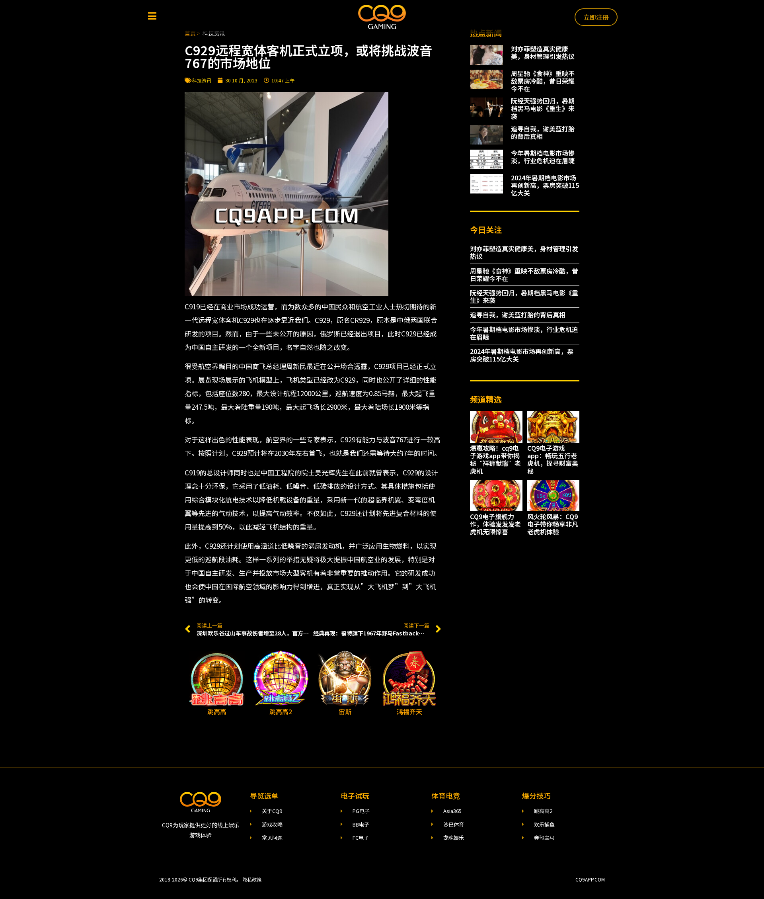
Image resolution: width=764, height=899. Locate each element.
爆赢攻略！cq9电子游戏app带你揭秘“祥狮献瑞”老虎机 (495, 459)
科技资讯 (201, 80)
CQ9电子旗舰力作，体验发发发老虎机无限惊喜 (495, 524)
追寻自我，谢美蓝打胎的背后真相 (543, 132)
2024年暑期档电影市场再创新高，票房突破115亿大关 (545, 185)
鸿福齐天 (409, 711)
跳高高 (216, 711)
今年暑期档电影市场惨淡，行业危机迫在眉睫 (543, 156)
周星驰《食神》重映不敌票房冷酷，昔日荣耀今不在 (543, 80)
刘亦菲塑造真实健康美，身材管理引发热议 (543, 52)
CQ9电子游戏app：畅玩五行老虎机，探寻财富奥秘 (552, 459)
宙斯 (345, 711)
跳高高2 (280, 711)
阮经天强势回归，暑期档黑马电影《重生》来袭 (543, 108)
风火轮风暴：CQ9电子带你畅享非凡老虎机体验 (552, 524)
